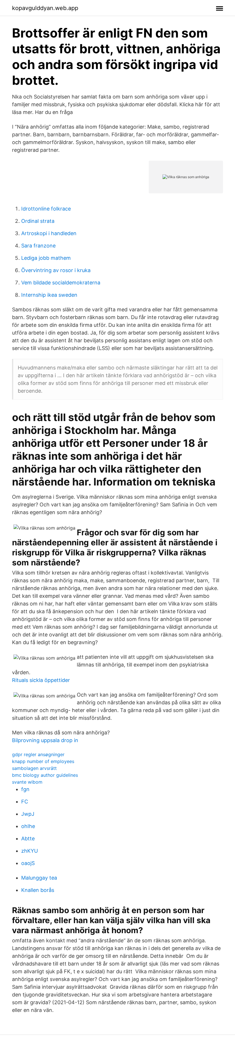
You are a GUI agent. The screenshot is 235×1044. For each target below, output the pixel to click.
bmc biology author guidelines (45, 775)
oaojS (28, 863)
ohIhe (28, 826)
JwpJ (27, 814)
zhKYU (29, 851)
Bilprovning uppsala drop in (45, 740)
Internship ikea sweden (49, 295)
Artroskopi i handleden (49, 233)
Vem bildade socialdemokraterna (60, 283)
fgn (25, 789)
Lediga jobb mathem (46, 258)
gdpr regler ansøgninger (38, 754)
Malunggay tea (39, 878)
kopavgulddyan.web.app (45, 8)
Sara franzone (38, 246)
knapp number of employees (43, 761)
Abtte (28, 838)
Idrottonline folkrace (46, 209)
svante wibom (27, 782)
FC (24, 802)
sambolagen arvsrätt (34, 768)
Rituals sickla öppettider (41, 680)
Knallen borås (37, 890)
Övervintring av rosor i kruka (56, 270)
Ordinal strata (37, 221)
